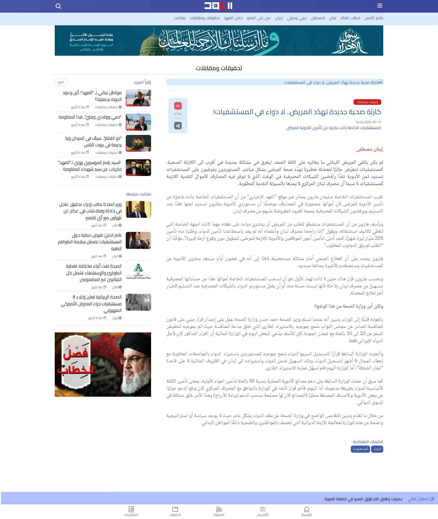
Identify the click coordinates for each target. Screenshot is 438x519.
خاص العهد (233, 18)
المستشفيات (360, 449)
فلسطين (318, 18)
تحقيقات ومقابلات (205, 18)
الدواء (377, 449)
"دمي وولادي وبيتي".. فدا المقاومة (90, 117)
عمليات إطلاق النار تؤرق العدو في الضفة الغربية (363, 499)
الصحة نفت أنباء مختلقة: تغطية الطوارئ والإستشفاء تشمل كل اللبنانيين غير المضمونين (94, 273)
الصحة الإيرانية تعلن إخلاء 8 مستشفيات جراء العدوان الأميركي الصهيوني (91, 304)
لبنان (332, 18)
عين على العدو (259, 18)
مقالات (180, 18)
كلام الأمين (373, 18)
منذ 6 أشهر (78, 152)
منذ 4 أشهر (78, 107)
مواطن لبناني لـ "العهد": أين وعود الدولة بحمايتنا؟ (92, 96)
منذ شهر (97, 225)
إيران (279, 18)
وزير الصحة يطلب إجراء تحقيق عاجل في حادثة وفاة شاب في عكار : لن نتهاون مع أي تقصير (90, 211)
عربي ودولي (297, 18)
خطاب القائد (350, 18)
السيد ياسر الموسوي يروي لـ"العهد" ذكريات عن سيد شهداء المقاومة (90, 166)
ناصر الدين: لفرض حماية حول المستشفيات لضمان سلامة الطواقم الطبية (90, 242)
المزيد (61, 82)
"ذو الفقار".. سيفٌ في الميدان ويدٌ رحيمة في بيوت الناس (93, 141)
